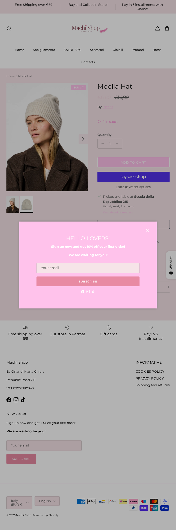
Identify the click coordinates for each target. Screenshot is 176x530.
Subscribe (88, 281)
